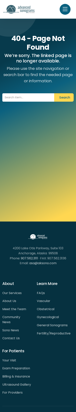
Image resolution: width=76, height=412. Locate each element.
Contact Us (11, 338)
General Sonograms (52, 325)
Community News (11, 319)
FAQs (41, 293)
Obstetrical (45, 309)
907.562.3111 (29, 258)
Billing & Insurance (16, 376)
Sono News (10, 330)
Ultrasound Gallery (16, 384)
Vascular (43, 301)
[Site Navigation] (65, 9)
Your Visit (9, 360)
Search (64, 97)
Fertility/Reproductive (54, 333)
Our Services (12, 293)
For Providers (12, 392)
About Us (9, 301)
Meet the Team (14, 309)
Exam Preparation (16, 368)
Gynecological (48, 317)
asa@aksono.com (43, 263)
